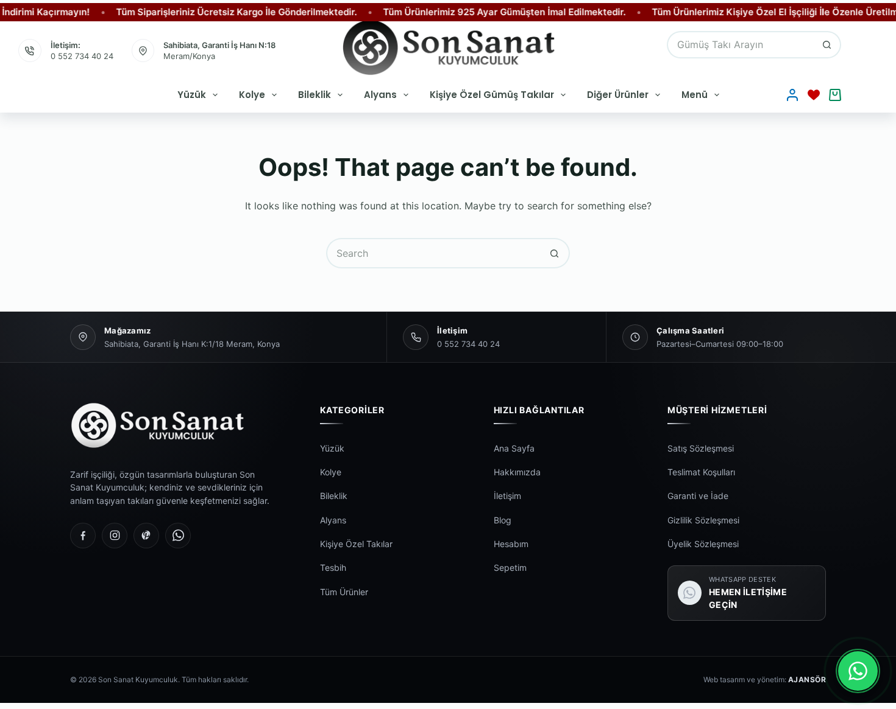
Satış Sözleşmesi (700, 448)
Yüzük (191, 94)
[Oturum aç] (792, 95)
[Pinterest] (146, 535)
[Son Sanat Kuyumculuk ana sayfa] (177, 425)
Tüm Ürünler (344, 592)
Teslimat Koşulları (701, 472)
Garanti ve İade (697, 496)
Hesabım (511, 544)
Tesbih (333, 567)
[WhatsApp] (178, 535)
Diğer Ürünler (618, 94)
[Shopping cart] (835, 95)
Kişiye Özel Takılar (356, 544)
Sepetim (510, 567)
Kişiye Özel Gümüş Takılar (492, 94)
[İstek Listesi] (814, 95)
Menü (694, 94)
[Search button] (827, 44)
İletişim (507, 496)
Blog (502, 520)
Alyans (380, 94)
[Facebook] (83, 535)
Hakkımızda (517, 472)
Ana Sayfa (514, 448)
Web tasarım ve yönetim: (764, 679)
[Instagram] (114, 535)
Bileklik (314, 94)
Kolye (252, 94)
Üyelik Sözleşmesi (703, 544)
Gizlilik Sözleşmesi (703, 520)
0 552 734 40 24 (82, 56)
